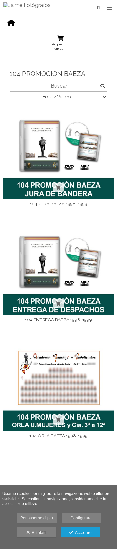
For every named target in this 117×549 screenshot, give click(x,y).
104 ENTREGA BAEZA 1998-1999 (58, 319)
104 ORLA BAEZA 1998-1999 (58, 435)
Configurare (81, 518)
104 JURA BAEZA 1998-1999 (58, 203)
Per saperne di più (36, 518)
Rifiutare (38, 532)
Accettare (82, 532)
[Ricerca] (102, 86)
